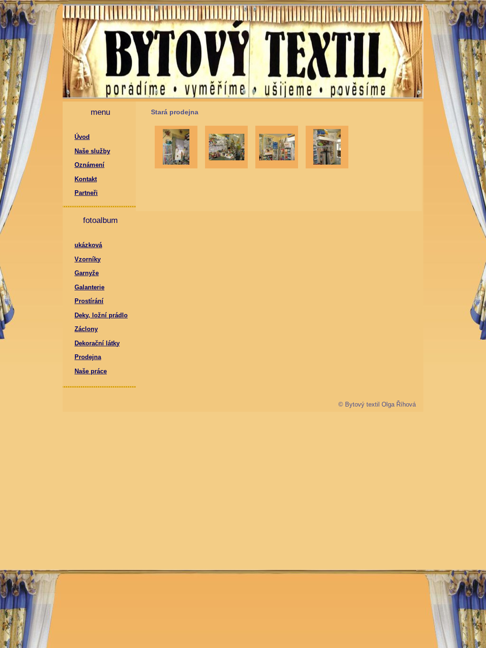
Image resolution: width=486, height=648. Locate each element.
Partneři (86, 192)
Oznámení (89, 164)
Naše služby (92, 151)
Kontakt (86, 179)
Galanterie (89, 287)
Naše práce (91, 371)
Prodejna (88, 357)
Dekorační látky (97, 343)
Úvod (82, 136)
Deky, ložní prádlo (101, 315)
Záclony (86, 329)
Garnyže (87, 273)
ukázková (88, 245)
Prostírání (89, 301)
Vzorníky (88, 259)
